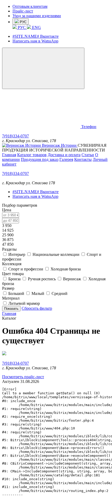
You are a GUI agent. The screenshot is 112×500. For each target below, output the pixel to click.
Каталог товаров (32, 155)
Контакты (83, 159)
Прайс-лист (23, 11)
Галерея (66, 159)
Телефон (88, 126)
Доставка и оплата (64, 155)
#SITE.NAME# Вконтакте (36, 36)
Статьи (88, 155)
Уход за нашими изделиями (37, 16)
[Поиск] (41, 126)
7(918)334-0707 (15, 136)
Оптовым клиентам (30, 6)
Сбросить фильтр (37, 308)
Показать (11, 309)
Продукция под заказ (39, 159)
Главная (9, 155)
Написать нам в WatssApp (35, 41)
